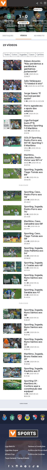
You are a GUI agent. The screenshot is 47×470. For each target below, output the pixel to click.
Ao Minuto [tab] (39, 36)
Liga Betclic (10, 446)
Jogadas (23, 54)
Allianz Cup (10, 454)
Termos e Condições (36, 446)
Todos (7, 54)
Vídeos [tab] (23, 35)
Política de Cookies (36, 454)
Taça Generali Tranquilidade (17, 458)
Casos (31, 54)
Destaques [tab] (8, 36)
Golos (14, 54)
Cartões (40, 54)
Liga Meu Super (11, 450)
